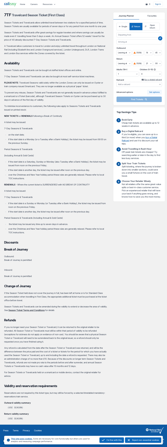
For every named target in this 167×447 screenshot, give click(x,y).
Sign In (158, 4)
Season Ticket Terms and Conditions (26, 310)
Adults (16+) (122, 69)
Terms (16, 430)
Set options (154, 92)
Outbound (121, 48)
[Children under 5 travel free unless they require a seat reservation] (155, 69)
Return (120, 59)
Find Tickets (137, 99)
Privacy (26, 430)
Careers (34, 4)
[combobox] (139, 35)
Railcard (120, 80)
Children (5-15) (147, 69)
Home (22, 4)
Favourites (152, 16)
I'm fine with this (114, 440)
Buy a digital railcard (153, 80)
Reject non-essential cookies (145, 440)
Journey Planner (126, 16)
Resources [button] (47, 4)
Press (5, 430)
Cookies (38, 430)
